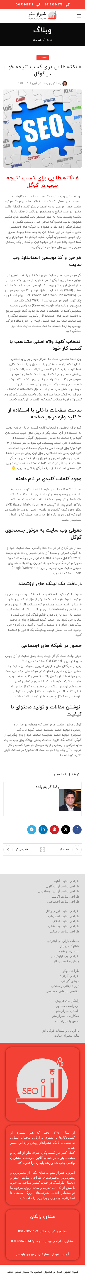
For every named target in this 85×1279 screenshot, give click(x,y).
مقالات (36, 40)
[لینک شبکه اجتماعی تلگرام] (31, 829)
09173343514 (24, 4)
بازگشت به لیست (43, 849)
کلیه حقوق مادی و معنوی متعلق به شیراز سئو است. (42, 1272)
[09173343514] (38, 5)
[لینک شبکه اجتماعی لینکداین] (43, 829)
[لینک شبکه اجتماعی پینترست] (54, 829)
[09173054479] (68, 5)
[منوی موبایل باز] (79, 15)
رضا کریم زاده (52, 83)
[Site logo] (42, 15)
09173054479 (53, 4)
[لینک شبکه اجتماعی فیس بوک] (77, 829)
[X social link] (65, 829)
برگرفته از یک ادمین (68, 774)
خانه (49, 40)
